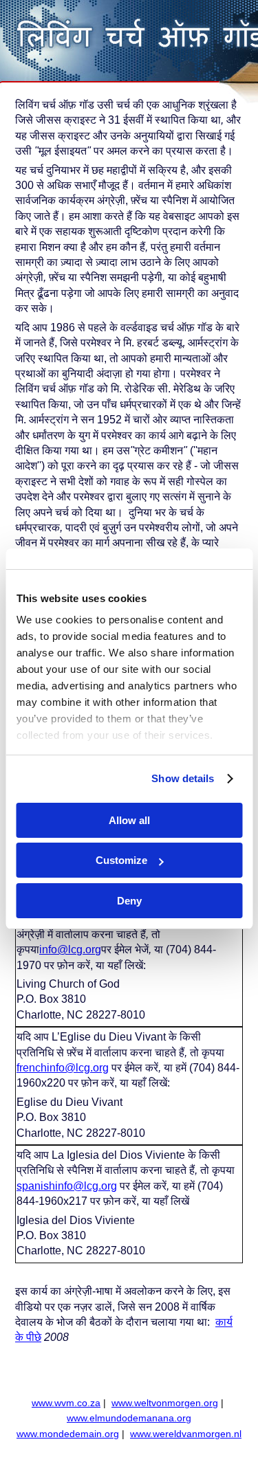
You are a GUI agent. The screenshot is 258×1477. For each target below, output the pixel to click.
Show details (182, 778)
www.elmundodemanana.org (129, 1418)
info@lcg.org (70, 949)
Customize (121, 860)
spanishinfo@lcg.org (67, 1186)
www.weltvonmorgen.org (164, 1403)
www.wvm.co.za (66, 1403)
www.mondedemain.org (68, 1434)
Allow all (129, 820)
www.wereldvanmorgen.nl (185, 1434)
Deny (129, 901)
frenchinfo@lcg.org (63, 1068)
